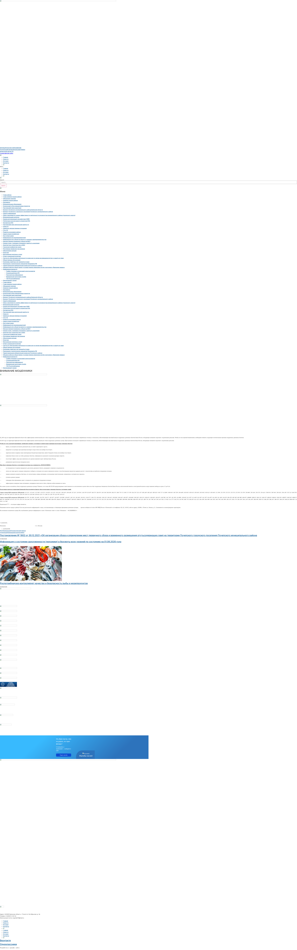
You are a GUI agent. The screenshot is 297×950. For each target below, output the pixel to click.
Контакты (6, 163)
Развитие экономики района (12, 232)
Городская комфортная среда (12, 247)
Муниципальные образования (12, 204)
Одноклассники (8, 944)
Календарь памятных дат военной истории (16, 262)
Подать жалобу (63, 755)
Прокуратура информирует (14, 275)
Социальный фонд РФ (12, 273)
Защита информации (9, 213)
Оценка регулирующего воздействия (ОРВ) (16, 219)
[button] (148, 166)
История (5, 161)
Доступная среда (8, 236)
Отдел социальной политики (12, 256)
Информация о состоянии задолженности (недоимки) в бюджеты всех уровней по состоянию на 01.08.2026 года (60, 541)
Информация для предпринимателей (14, 237)
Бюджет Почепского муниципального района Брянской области (23, 210)
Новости (5, 159)
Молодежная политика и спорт (12, 254)
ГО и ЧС (5, 230)
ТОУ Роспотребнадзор (13, 278)
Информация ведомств (10, 269)
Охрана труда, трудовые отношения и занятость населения (21, 243)
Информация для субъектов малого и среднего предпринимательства (24, 239)
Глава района (7, 195)
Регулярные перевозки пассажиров (14, 249)
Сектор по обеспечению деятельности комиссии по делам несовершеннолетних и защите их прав (33, 258)
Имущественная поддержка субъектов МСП (16, 241)
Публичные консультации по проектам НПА (16, 221)
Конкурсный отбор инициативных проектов (16, 206)
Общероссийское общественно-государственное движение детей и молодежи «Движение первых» (34, 267)
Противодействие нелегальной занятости (16, 224)
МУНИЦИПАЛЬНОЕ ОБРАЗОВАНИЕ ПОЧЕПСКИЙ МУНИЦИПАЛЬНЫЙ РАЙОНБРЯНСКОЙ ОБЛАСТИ (12, 149)
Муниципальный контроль (11, 217)
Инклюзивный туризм (9, 280)
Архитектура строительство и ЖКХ (14, 245)
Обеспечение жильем (9, 250)
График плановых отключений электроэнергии (20, 271)
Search (2, 180)
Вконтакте (5, 940)
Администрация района (10, 200)
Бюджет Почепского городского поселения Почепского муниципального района (28, 211)
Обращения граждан (9, 198)
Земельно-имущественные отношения (15, 228)
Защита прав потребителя (11, 234)
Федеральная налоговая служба (16, 276)
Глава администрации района (12, 196)
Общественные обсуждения (11, 260)
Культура (6, 252)
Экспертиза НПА (8, 223)
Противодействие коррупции (12, 208)
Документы (6, 202)
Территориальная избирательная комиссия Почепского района (22, 265)
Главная (5, 157)
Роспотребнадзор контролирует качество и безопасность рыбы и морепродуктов (44, 583)
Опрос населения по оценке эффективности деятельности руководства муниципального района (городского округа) (39, 215)
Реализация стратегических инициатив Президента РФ (20, 263)
